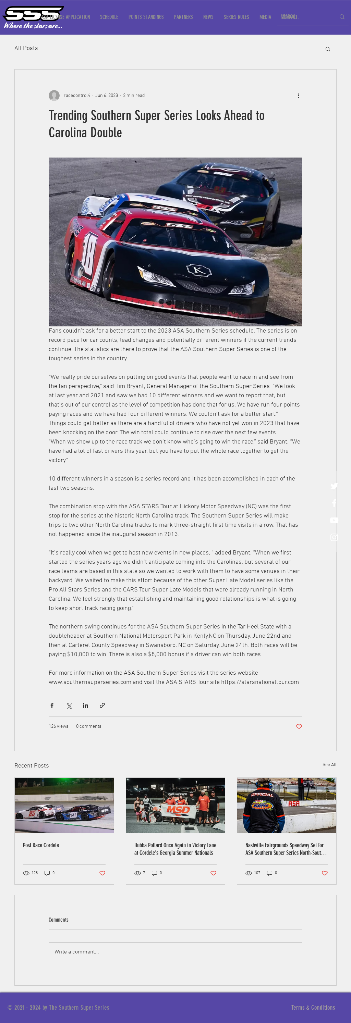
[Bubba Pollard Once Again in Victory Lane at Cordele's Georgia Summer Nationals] (175, 805)
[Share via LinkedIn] (85, 705)
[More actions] (298, 95)
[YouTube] (334, 520)
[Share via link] (102, 705)
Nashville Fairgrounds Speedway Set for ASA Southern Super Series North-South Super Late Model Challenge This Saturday (284, 849)
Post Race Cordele (41, 845)
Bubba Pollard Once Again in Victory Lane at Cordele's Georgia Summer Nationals (175, 849)
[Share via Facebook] (52, 705)
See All (330, 765)
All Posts (26, 48)
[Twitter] (334, 486)
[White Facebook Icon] (334, 503)
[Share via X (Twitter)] (68, 705)
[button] (328, 48)
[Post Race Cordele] (64, 805)
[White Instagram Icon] (334, 537)
